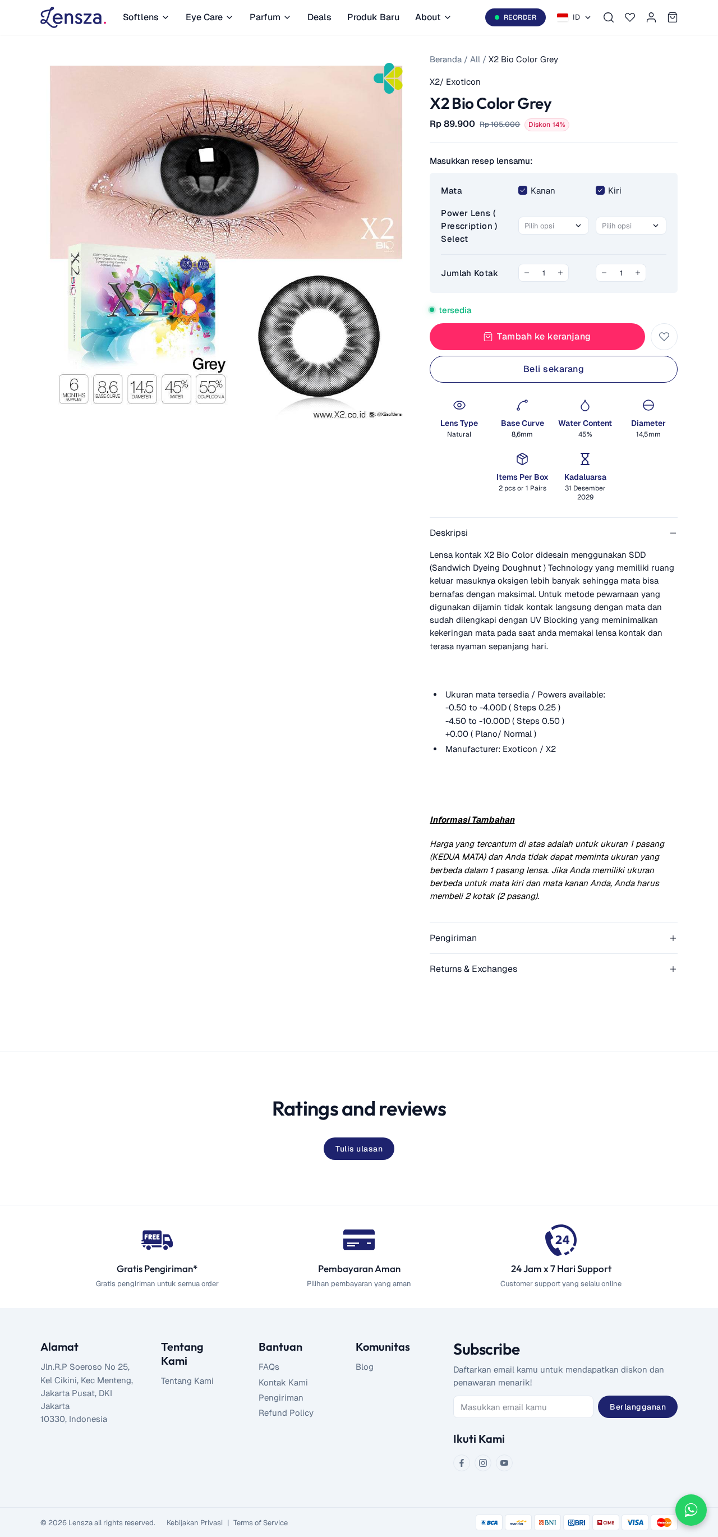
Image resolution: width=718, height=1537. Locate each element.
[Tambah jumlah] (560, 272)
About (428, 17)
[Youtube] (504, 1463)
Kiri (615, 190)
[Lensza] (73, 17)
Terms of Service (260, 1522)
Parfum (265, 17)
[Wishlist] (630, 17)
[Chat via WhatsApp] (691, 1510)
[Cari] (609, 17)
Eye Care (204, 17)
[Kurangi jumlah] (527, 272)
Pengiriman (281, 1397)
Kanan (543, 190)
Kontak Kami (283, 1382)
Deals (319, 17)
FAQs (269, 1366)
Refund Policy (286, 1412)
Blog (365, 1366)
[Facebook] (461, 1463)
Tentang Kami (187, 1380)
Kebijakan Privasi (195, 1522)
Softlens (141, 17)
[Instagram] (483, 1463)
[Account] (651, 17)
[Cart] (673, 17)
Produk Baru (373, 17)
